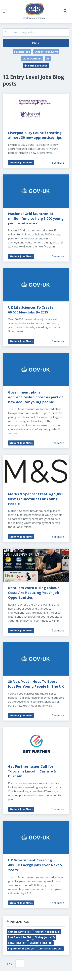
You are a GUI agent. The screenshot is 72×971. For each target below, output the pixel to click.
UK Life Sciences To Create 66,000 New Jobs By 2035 (31, 309)
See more (58, 162)
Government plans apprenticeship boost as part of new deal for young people (36, 397)
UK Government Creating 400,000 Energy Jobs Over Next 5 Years (35, 865)
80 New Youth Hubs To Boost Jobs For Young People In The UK (36, 684)
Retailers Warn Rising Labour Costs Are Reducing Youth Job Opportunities (34, 593)
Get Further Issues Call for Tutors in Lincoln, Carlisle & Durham (32, 771)
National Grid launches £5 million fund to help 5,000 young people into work (36, 218)
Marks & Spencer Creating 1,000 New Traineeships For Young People (35, 499)
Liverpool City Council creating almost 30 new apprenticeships (35, 135)
